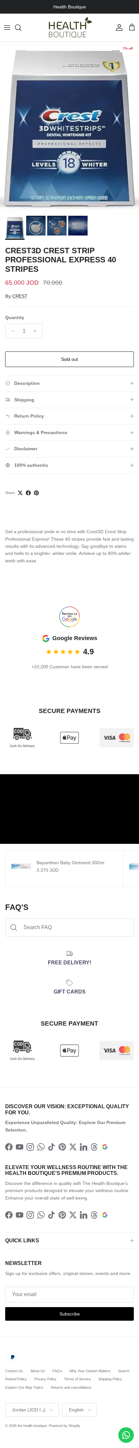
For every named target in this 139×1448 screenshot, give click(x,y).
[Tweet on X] (20, 492)
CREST (19, 296)
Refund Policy (16, 1379)
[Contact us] (126, 1435)
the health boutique (32, 1426)
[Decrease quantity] (11, 331)
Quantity (14, 317)
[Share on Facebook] (28, 492)
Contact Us (14, 1371)
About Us (37, 1371)
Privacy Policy (45, 1379)
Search (123, 1371)
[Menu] (7, 27)
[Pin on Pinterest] (36, 492)
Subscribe (69, 1313)
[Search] (21, 27)
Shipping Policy (110, 1379)
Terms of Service (77, 1379)
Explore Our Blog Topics (24, 1387)
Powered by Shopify (64, 1426)
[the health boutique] (69, 27)
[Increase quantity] (36, 331)
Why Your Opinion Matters (90, 1371)
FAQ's (57, 1371)
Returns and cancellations (71, 1387)
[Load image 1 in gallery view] (69, 127)
